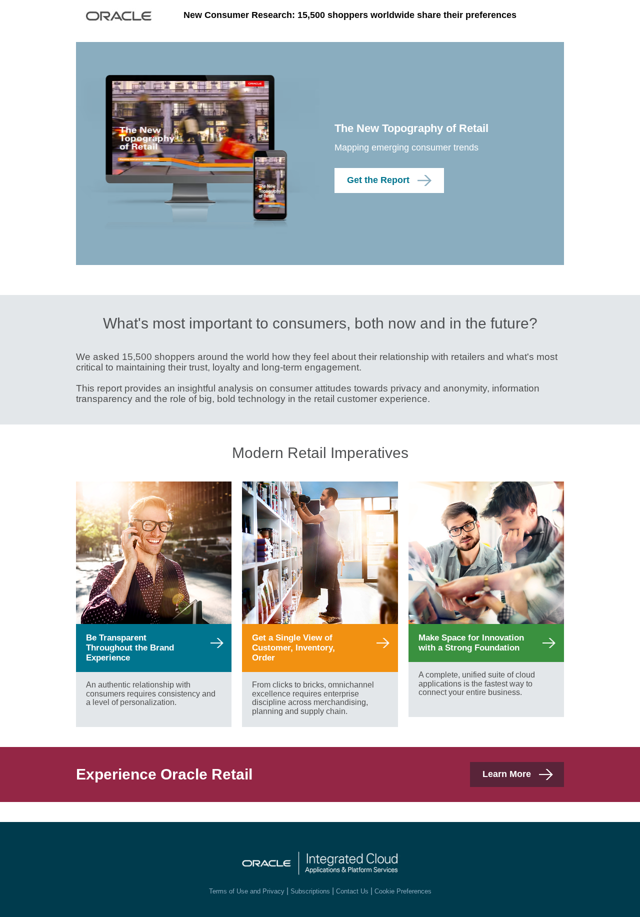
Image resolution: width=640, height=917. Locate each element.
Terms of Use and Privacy (246, 891)
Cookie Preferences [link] (403, 891)
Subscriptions (310, 891)
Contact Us (352, 891)
